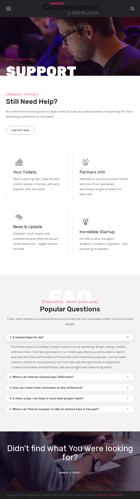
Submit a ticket (70, 472)
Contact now (20, 130)
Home (9, 59)
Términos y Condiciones (109, 494)
